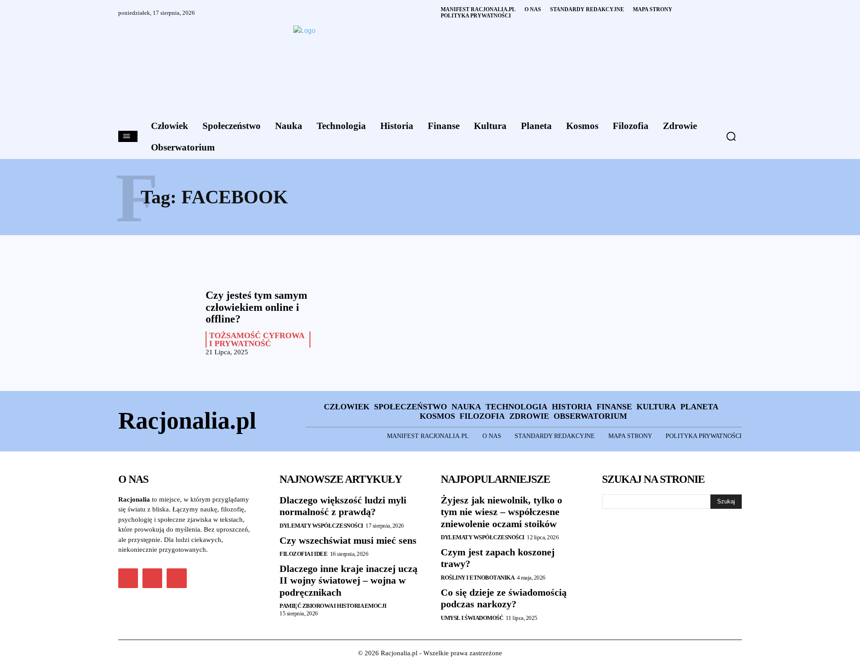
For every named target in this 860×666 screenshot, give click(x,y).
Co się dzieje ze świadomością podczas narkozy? (504, 598)
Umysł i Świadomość (472, 617)
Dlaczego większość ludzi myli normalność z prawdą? (343, 505)
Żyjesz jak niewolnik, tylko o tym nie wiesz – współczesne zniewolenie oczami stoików (501, 511)
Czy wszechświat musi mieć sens (348, 540)
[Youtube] (176, 578)
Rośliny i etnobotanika (477, 577)
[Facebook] (128, 578)
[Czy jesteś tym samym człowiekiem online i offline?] (157, 320)
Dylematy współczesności (321, 525)
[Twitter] (152, 578)
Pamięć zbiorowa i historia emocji (333, 605)
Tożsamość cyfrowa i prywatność (257, 339)
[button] (731, 136)
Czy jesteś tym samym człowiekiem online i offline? (256, 307)
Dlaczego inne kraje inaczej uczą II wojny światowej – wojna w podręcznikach (348, 580)
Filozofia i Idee (303, 553)
